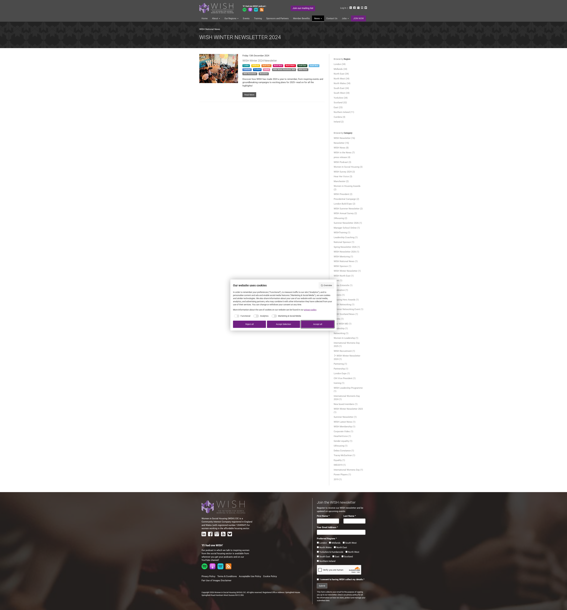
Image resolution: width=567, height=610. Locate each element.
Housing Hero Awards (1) (346, 299)
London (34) (340, 64)
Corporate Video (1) (343, 431)
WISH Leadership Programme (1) (348, 390)
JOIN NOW (358, 18)
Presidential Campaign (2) (346, 199)
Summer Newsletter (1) (345, 417)
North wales (290, 66)
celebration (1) (341, 290)
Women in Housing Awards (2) (347, 188)
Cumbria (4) (339, 117)
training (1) (339, 383)
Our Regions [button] (230, 18)
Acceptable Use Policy (250, 576)
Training (258, 18)
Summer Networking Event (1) (348, 309)
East (336, 556)
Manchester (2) (341, 181)
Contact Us (331, 18)
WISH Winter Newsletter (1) (347, 271)
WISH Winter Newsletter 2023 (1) (348, 411)
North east (266, 66)
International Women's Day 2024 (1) (347, 398)
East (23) (338, 107)
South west (314, 66)
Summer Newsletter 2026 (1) (348, 223)
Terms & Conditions (227, 576)
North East (341, 547)
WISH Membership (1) (344, 426)
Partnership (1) (341, 368)
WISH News (303, 70)
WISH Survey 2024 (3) (344, 171)
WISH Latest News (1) (344, 422)
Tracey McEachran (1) (344, 455)
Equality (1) (339, 460)
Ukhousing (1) (340, 445)
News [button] (317, 18)
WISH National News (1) (346, 261)
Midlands (255, 66)
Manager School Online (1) (347, 227)
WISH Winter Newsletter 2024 (284, 70)
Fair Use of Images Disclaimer (216, 580)
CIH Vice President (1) (345, 378)
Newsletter (264, 74)
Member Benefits (301, 18)
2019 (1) (338, 479)
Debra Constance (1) (344, 450)
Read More (249, 95)
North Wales (325, 547)
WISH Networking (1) (344, 304)
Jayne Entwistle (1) (343, 285)
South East (324, 556)
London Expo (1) (342, 373)
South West (351, 543)
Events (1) (339, 319)
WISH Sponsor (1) (342, 266)
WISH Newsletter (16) (344, 138)
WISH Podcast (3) (342, 162)
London (246, 66)
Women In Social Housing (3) (348, 167)
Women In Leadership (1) (346, 338)
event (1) (338, 280)
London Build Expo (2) (344, 203)
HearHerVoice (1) (342, 436)
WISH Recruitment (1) (344, 351)
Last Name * (349, 516)
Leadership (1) (341, 328)
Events (246, 18)
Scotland (257, 70)
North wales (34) (342, 83)
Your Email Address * (327, 527)
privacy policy (352, 595)
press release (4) (342, 157)
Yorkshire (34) (341, 98)
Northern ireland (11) (344, 112)
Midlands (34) (340, 69)
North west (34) (341, 78)
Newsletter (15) (341, 143)
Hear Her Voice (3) (343, 176)
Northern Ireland (327, 561)
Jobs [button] (344, 18)
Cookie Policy (270, 576)
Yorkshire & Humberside (331, 552)
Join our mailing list (303, 8)
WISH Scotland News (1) (346, 314)
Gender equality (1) (343, 441)
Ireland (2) (339, 121)
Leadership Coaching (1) (346, 237)
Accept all (317, 324)
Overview (328, 285)
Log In (343, 8)
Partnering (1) (340, 364)
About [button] (215, 18)
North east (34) (341, 73)
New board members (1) (345, 404)
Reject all (249, 324)
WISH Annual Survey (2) (345, 213)
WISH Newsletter (249, 74)
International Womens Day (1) (348, 469)
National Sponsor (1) (344, 242)
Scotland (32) (340, 102)
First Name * (323, 516)
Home (205, 18)
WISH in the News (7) (344, 152)
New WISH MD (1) (342, 323)
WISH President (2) (343, 194)
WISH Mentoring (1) (343, 256)
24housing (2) (340, 218)
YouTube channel (210, 560)
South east (302, 66)
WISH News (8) (341, 147)
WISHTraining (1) (342, 232)
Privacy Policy (208, 576)
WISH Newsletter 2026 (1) (346, 251)
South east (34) (341, 88)
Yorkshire (247, 70)
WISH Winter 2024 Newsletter (259, 60)
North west (278, 66)
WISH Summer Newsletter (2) (348, 208)
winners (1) (339, 295)
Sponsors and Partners (277, 18)
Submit (322, 586)
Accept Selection (283, 324)
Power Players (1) (342, 474)
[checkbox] (241, 316)
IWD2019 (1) (340, 465)
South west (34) (342, 93)
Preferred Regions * (327, 538)
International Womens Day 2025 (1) (347, 345)
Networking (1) (341, 333)
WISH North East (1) (344, 275)
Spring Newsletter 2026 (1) (347, 247)
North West (353, 552)
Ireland (266, 70)
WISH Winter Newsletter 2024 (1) (347, 357)
